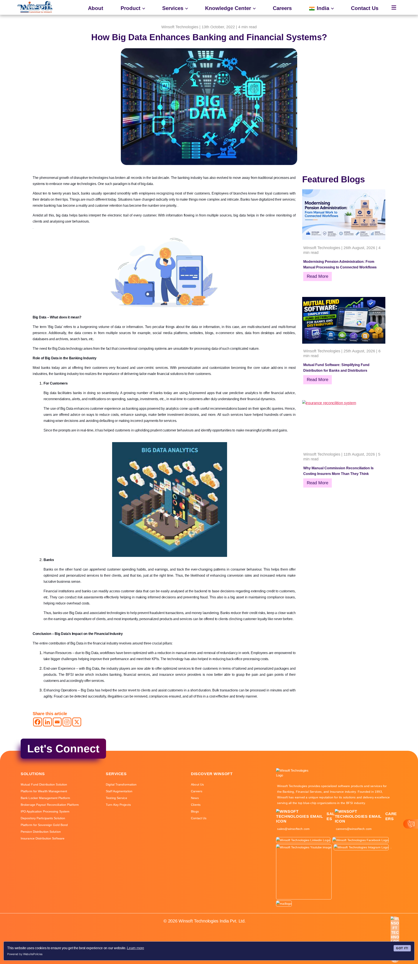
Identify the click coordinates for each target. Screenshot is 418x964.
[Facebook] (37, 722)
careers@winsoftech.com (354, 829)
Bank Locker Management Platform (45, 798)
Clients (196, 804)
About (95, 8)
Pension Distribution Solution (41, 831)
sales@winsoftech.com (293, 829)
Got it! (402, 948)
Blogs (195, 811)
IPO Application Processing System (45, 811)
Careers (282, 8)
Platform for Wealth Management (44, 791)
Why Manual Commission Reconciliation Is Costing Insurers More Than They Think (338, 471)
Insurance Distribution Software (42, 838)
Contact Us (364, 8)
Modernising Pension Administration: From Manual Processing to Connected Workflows (340, 264)
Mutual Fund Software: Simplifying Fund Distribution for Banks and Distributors (336, 367)
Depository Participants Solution (43, 818)
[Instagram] (66, 722)
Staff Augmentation (119, 791)
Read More (317, 276)
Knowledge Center (228, 8)
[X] (76, 722)
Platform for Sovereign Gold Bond (44, 825)
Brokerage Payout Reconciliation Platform (50, 804)
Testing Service (116, 798)
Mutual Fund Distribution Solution (44, 784)
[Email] (57, 722)
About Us (197, 784)
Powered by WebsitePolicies (25, 954)
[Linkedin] (47, 722)
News (195, 798)
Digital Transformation (121, 784)
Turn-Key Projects (118, 804)
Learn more (135, 948)
